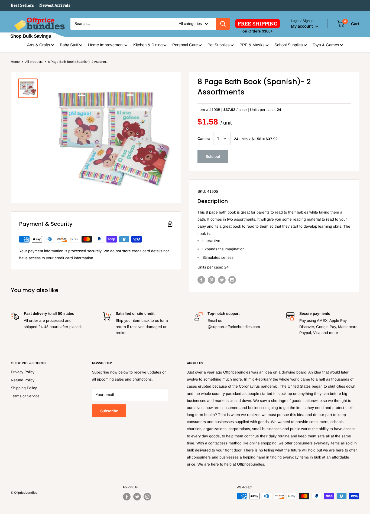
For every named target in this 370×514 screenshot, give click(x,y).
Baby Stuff (69, 44)
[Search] (223, 24)
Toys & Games (326, 44)
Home (15, 62)
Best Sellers (22, 5)
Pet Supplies (218, 44)
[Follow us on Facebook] (127, 496)
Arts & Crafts (38, 44)
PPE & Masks (252, 44)
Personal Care (185, 44)
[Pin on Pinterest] (211, 279)
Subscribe (109, 411)
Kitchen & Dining (148, 44)
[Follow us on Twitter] (137, 496)
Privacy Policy (22, 372)
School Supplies (288, 44)
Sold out (213, 156)
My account (302, 26)
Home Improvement (106, 44)
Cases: (203, 138)
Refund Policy (22, 380)
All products (34, 62)
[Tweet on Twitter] (222, 279)
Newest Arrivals (54, 5)
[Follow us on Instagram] (147, 496)
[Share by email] (232, 279)
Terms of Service (25, 396)
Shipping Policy (24, 388)
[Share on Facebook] (201, 279)
